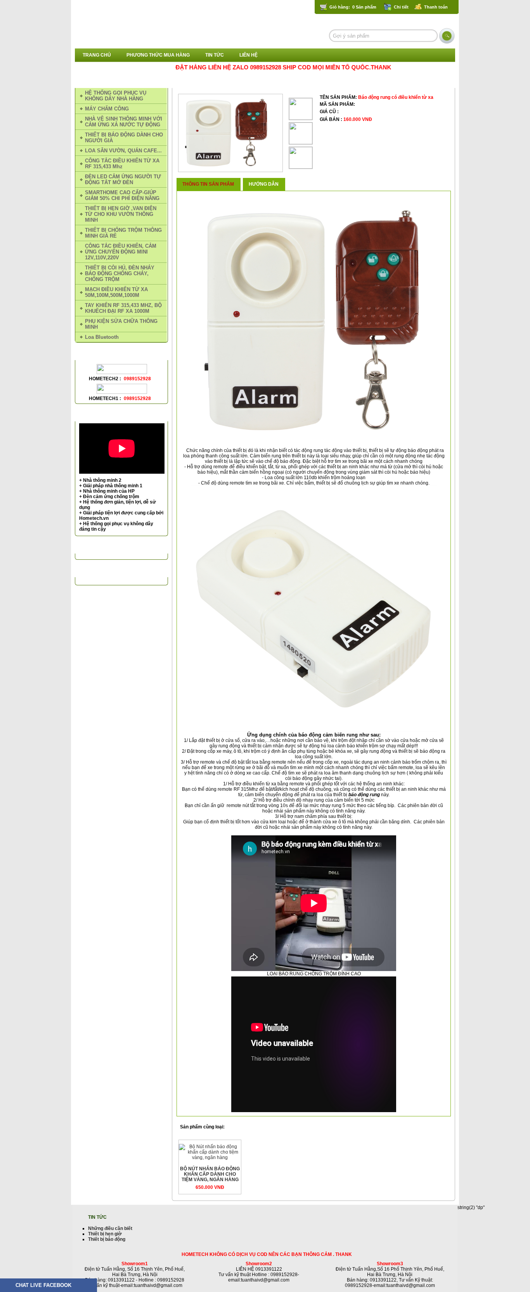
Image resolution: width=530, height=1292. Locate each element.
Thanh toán (436, 7)
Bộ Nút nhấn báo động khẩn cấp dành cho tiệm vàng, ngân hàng (210, 1174)
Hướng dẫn (264, 184)
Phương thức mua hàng (158, 55)
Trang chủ (97, 55)
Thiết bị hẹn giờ (105, 1234)
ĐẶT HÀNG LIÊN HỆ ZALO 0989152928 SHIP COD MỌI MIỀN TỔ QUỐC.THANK (254, 67)
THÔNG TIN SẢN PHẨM (208, 184)
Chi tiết (401, 7)
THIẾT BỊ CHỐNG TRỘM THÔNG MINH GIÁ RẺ (259, 81)
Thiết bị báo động (106, 1239)
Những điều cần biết (110, 1228)
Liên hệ (248, 55)
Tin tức (214, 55)
